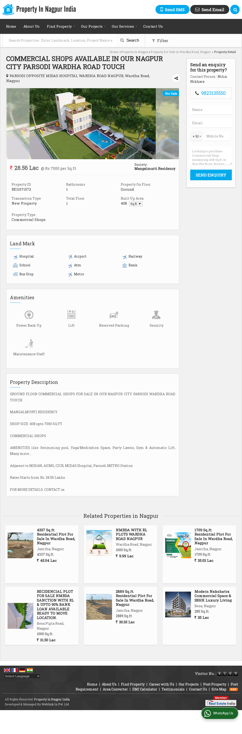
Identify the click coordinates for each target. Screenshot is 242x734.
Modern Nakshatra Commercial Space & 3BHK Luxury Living (213, 595)
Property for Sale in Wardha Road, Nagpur (181, 52)
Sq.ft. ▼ (135, 204)
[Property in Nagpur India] (39, 9)
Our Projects (92, 26)
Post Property (214, 684)
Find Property (59, 26)
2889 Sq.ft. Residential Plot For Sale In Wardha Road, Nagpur (135, 598)
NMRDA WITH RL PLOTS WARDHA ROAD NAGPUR (131, 534)
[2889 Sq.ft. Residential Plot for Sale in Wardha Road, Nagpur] (99, 607)
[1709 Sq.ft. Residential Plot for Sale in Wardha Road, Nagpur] (178, 545)
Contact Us (153, 26)
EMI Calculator (144, 689)
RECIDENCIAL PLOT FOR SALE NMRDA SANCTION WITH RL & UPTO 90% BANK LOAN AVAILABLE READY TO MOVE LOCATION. (55, 604)
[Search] (235, 9)
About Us (31, 26)
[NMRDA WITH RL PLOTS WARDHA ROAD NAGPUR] (99, 543)
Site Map (219, 689)
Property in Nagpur (135, 52)
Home (11, 26)
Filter (162, 40)
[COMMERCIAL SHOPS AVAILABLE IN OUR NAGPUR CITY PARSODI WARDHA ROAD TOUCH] (93, 158)
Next (173, 123)
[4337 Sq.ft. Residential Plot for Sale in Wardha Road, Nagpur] (20, 545)
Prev (12, 123)
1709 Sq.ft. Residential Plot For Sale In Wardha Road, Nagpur (213, 536)
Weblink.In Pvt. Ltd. (55, 704)
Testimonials (173, 689)
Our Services (123, 26)
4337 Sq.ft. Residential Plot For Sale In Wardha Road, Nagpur (56, 536)
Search (132, 40)
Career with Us (161, 684)
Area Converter (115, 689)
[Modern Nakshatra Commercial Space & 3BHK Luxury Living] (178, 604)
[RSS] (233, 689)
